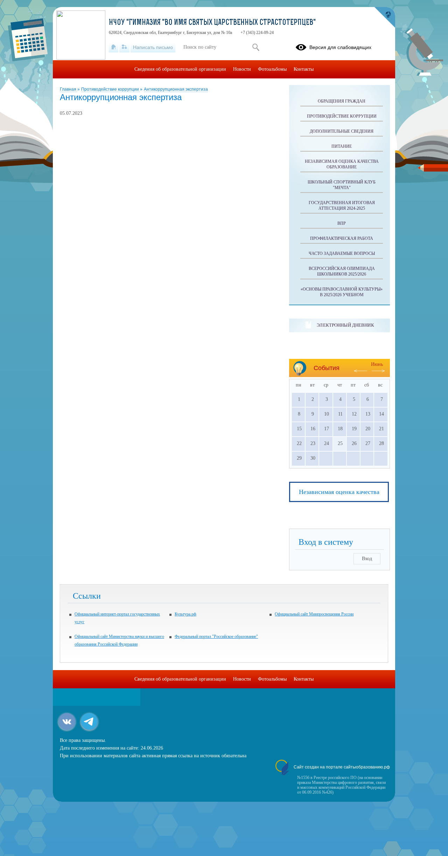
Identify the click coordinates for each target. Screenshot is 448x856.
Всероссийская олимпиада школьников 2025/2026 (342, 271)
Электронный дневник (345, 325)
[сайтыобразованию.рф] (384, 17)
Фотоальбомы (272, 69)
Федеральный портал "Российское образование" (216, 636)
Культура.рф (185, 614)
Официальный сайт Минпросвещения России (314, 614)
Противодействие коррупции (110, 89)
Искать (256, 47)
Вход (367, 558)
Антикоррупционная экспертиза (176, 89)
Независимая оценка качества (339, 491)
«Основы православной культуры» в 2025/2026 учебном (342, 292)
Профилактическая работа (341, 238)
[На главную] (113, 47)
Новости (242, 69)
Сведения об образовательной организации (180, 69)
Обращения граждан (341, 101)
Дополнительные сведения (341, 131)
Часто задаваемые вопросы (342, 253)
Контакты (304, 69)
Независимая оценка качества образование (342, 164)
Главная (68, 89)
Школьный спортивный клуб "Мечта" (342, 185)
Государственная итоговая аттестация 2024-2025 (342, 205)
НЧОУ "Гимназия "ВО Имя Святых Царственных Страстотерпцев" (212, 23)
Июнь (377, 364)
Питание (341, 146)
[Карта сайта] (124, 47)
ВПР (341, 223)
